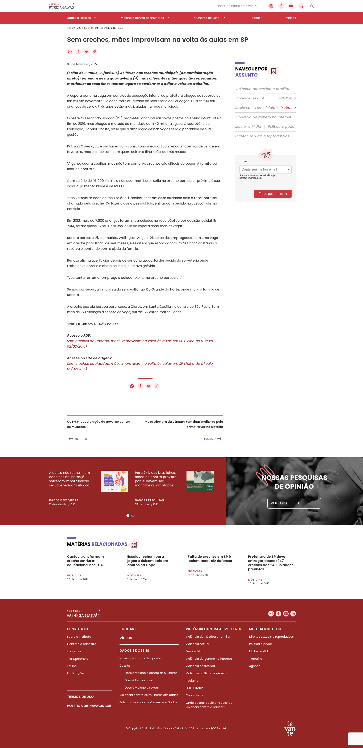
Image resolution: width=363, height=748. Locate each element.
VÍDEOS (126, 638)
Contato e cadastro (81, 644)
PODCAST (128, 629)
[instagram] (271, 6)
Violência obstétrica (200, 666)
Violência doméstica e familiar (262, 89)
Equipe (72, 666)
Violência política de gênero (206, 673)
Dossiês (125, 665)
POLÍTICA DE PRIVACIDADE (89, 705)
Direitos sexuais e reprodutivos (262, 136)
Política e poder (282, 127)
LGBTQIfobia (195, 688)
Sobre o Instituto (79, 637)
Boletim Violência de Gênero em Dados (148, 702)
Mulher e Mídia (248, 127)
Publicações (76, 673)
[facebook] (281, 6)
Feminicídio (265, 108)
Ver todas (280, 503)
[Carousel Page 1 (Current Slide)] (127, 515)
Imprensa (74, 651)
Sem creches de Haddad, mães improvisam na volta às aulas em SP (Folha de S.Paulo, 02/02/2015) (140, 344)
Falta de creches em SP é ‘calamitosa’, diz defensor (210, 559)
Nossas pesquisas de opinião (140, 658)
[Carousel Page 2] (133, 515)
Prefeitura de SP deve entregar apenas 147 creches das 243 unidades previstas (270, 563)
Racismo (242, 108)
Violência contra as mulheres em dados (149, 695)
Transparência (77, 659)
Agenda (254, 666)
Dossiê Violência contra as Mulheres (151, 673)
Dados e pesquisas (63, 500)
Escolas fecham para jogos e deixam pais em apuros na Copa (147, 561)
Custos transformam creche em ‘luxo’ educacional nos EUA (85, 561)
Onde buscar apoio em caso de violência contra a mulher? (209, 705)
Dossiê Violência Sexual (142, 687)
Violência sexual (249, 98)
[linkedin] (301, 6)
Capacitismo (195, 695)
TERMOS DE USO (80, 696)
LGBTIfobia (287, 98)
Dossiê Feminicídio (138, 680)
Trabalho (288, 108)
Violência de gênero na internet (263, 117)
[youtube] (291, 6)
